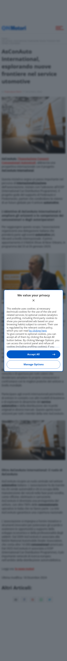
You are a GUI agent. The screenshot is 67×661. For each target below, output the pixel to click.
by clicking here (38, 330)
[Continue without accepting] (33, 300)
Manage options (34, 364)
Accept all (33, 354)
